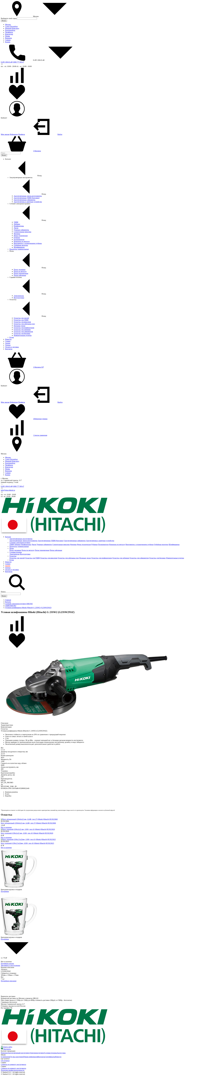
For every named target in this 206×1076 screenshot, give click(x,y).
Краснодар (9, 34)
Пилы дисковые (19, 269)
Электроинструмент (37, 1053)
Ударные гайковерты (21, 230)
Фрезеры (17, 234)
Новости (8, 339)
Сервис (8, 341)
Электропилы (19, 296)
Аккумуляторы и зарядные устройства (28, 202)
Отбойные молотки (21, 245)
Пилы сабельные (20, 275)
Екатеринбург (10, 30)
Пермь (7, 36)
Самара (8, 40)
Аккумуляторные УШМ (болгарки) (26, 198)
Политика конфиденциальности (12, 1070)
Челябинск (9, 32)
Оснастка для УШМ (21, 320)
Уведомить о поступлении (10, 965)
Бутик (11, 337)
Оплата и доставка (12, 347)
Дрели (16, 228)
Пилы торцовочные (21, 273)
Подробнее (5, 891)
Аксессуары (61, 1053)
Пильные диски (19, 326)
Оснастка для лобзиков (22, 330)
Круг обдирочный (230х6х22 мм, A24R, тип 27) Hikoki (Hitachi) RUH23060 (28, 823)
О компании (5, 1057)
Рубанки (17, 237)
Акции (7, 343)
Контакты (8, 349)
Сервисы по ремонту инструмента (13, 1064)
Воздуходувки (19, 298)
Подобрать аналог (7, 963)
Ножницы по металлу (22, 241)
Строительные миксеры (22, 232)
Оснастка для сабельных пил (24, 324)
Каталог (8, 537)
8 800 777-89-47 (18, 62)
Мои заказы (5, 134)
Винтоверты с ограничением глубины (28, 243)
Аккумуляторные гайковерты (24, 200)
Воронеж (8, 38)
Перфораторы (19, 226)
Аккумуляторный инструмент (19, 1053)
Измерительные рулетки (23, 335)
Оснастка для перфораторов (24, 328)
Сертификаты (50, 1057)
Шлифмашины (19, 247)
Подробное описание (8, 981)
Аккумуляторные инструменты (20, 539)
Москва (8, 24)
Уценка (8, 345)
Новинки (4, 1053)
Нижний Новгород (12, 28)
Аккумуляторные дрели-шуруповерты (28, 196)
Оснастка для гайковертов (23, 331)
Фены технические (21, 236)
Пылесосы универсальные (19, 249)
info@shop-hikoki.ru (8, 490)
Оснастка (12, 556)
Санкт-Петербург (11, 26)
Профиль (21, 134)
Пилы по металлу (20, 271)
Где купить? (5, 1061)
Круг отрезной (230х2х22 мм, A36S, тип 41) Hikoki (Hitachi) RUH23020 (27, 833)
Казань (7, 42)
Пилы (11, 548)
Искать (4, 21)
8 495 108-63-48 (6, 62)
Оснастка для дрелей (21, 318)
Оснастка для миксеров (22, 322)
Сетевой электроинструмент (19, 542)
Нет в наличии (6, 827)
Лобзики (17, 224)
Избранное (14, 134)
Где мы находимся (16, 1057)
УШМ (16, 222)
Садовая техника (15, 552)
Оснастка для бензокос (22, 333)
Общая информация (30, 1057)
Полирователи (19, 239)
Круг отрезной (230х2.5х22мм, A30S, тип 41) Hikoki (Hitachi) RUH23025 (27, 843)
